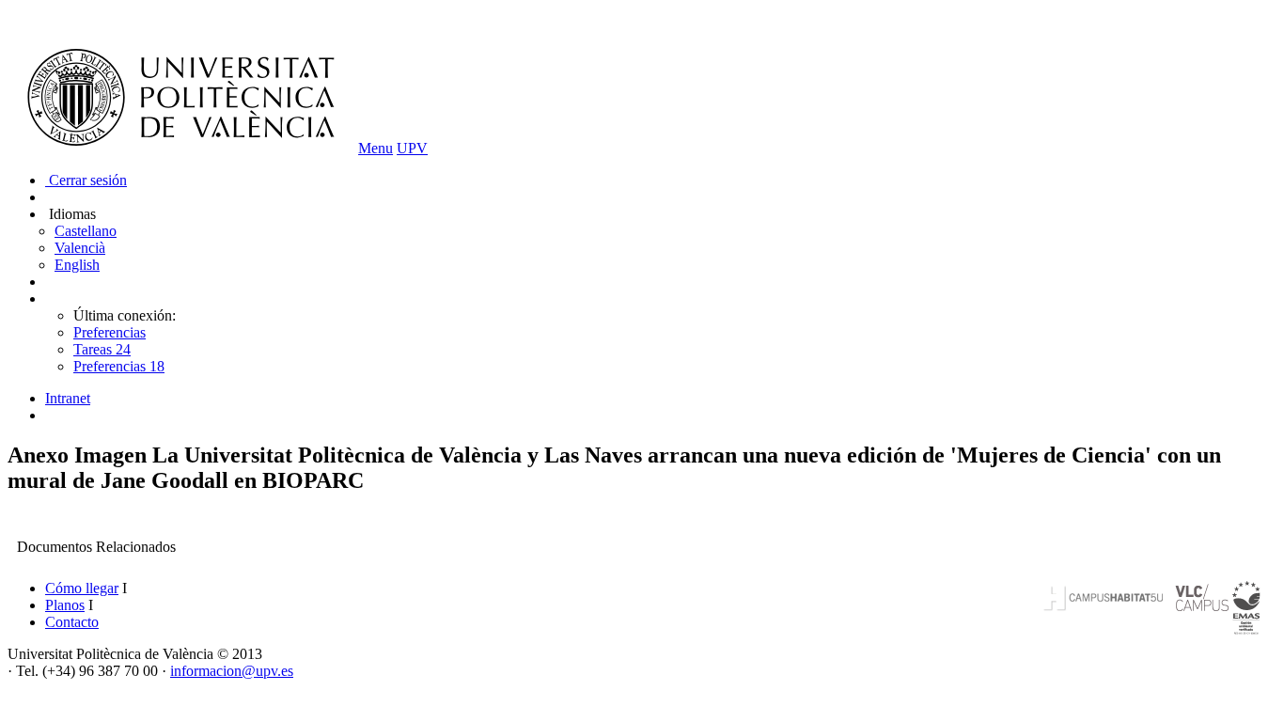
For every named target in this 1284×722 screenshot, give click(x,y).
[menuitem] (660, 398)
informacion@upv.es (231, 671)
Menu (375, 148)
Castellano (86, 231)
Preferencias (109, 332)
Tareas (102, 349)
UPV (412, 148)
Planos (65, 605)
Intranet (67, 398)
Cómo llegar (81, 588)
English (77, 265)
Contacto (72, 622)
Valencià (80, 248)
